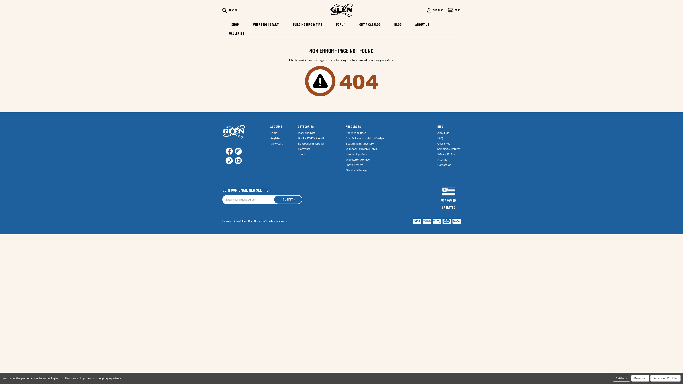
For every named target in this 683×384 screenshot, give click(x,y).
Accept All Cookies (665, 378)
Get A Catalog (370, 24)
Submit (288, 199)
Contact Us (444, 164)
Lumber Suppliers (356, 154)
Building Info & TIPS (307, 24)
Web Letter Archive (358, 159)
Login (273, 132)
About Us (443, 132)
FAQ (440, 138)
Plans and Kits (306, 132)
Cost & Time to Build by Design (365, 138)
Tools (301, 154)
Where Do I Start (266, 24)
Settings (621, 378)
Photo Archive (354, 164)
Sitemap (442, 159)
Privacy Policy (446, 154)
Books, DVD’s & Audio (311, 138)
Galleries (236, 33)
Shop (235, 24)
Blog (398, 24)
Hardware (304, 148)
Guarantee (443, 143)
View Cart (276, 143)
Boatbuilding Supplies (311, 143)
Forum (341, 24)
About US (422, 24)
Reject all (640, 378)
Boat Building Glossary (360, 143)
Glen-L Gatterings (356, 170)
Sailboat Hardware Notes (361, 148)
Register (275, 138)
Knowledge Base (356, 132)
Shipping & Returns (448, 148)
